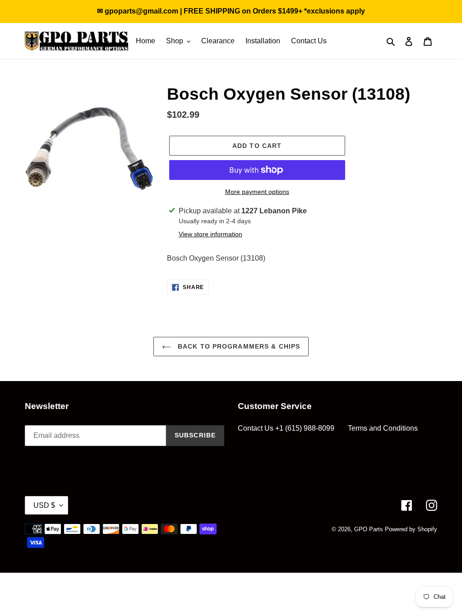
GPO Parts (368, 529)
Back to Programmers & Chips (238, 346)
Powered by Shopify (411, 529)
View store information (210, 234)
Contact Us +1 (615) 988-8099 (286, 428)
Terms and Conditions (383, 428)
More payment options (257, 191)
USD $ (44, 505)
